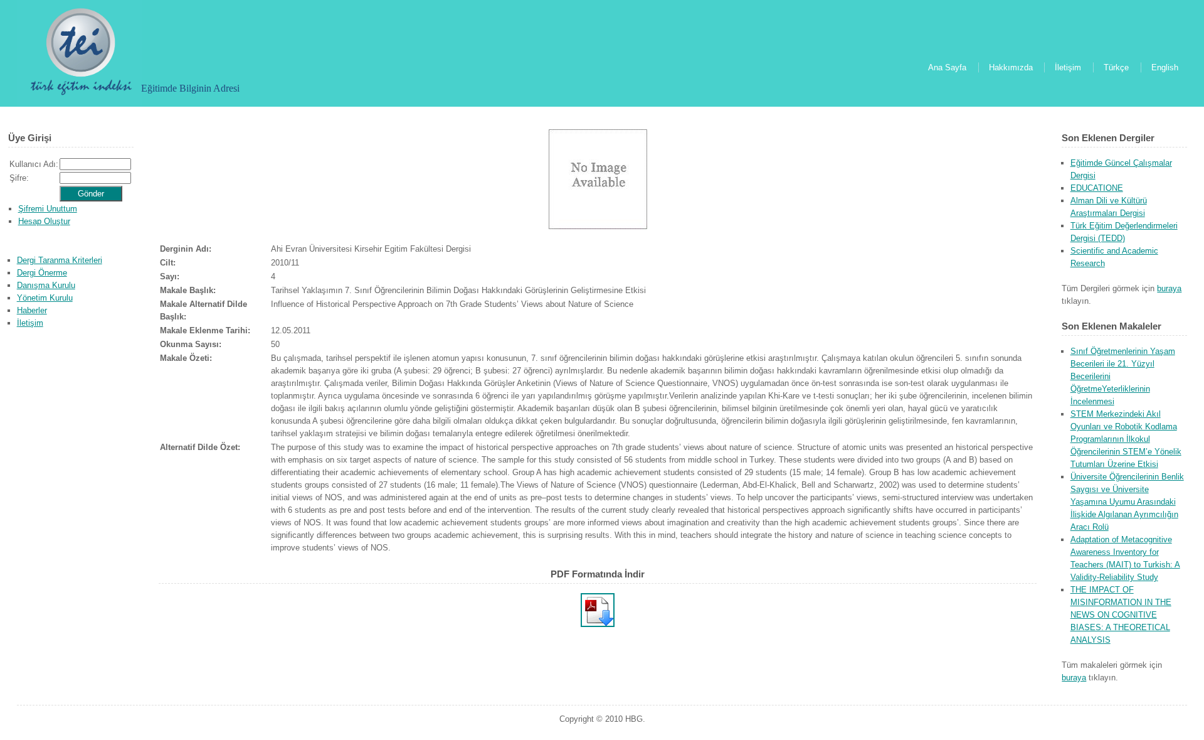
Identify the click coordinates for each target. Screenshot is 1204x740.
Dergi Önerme (42, 272)
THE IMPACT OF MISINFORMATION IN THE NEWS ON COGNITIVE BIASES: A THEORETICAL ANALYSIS (1120, 615)
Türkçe (1116, 67)
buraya (1169, 288)
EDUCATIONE (1096, 188)
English (1164, 67)
